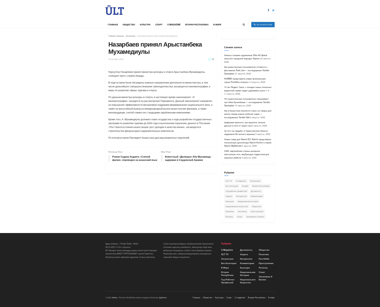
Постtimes (242, 211)
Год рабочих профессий (236, 191)
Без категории (232, 186)
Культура (145, 24)
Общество (129, 24)
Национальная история (248, 201)
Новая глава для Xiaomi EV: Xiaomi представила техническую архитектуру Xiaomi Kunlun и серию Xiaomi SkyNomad (247, 142)
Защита (229, 196)
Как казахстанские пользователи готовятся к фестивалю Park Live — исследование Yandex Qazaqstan (246, 70)
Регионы (229, 216)
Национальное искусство (237, 206)
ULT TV (229, 181)
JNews (114, 297)
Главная (113, 24)
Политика (230, 211)
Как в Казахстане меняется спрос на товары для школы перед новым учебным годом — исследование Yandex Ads (247, 114)
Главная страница (116, 36)
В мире (217, 24)
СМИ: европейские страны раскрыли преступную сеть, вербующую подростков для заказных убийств (246, 154)
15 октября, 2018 (115, 59)
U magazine (173, 24)
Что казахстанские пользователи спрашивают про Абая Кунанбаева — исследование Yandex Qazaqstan (247, 102)
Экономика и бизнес (255, 216)
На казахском (264, 24)
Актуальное (131, 36)
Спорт (159, 24)
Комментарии (257, 196)
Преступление (257, 211)
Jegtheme (163, 297)
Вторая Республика (197, 24)
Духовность (256, 191)
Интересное (241, 196)
